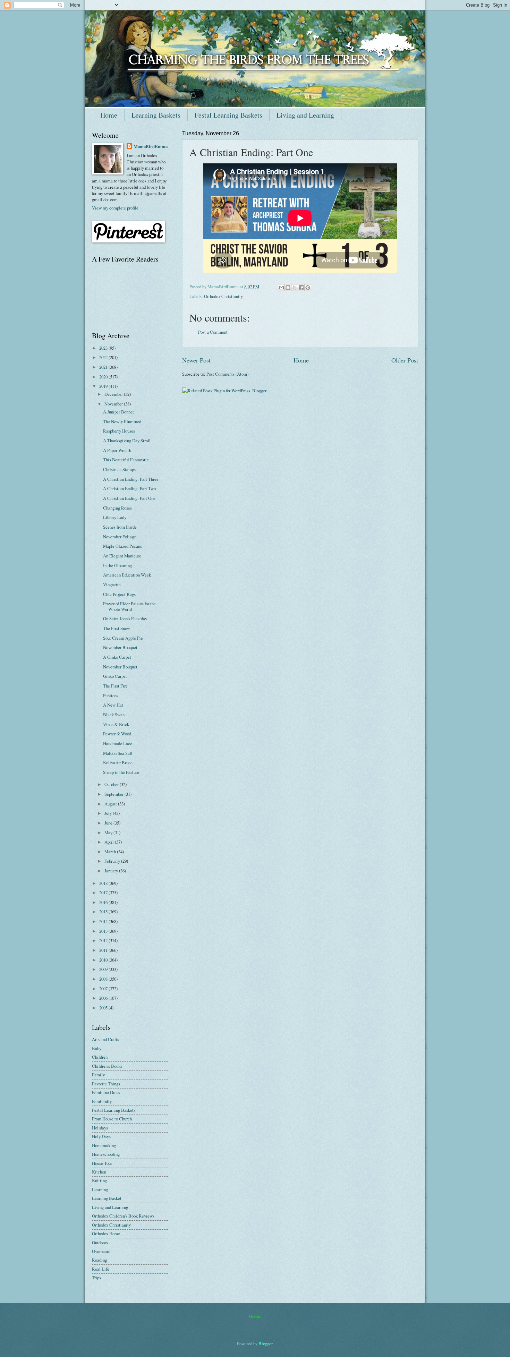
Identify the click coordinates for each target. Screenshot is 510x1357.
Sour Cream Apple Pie (123, 638)
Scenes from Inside (120, 527)
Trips (96, 1277)
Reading (99, 1260)
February (112, 861)
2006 (104, 998)
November (114, 404)
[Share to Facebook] (301, 287)
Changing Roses (117, 508)
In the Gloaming (117, 565)
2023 (104, 348)
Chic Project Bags (119, 594)
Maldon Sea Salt (118, 753)
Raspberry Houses (119, 431)
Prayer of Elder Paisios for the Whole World (129, 606)
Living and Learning (305, 115)
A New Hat (113, 705)
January (111, 871)
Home (108, 115)
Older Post (404, 360)
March (110, 851)
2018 (104, 883)
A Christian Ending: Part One (129, 498)
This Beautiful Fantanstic (126, 459)
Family (98, 1075)
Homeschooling (106, 1154)
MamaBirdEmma (151, 146)
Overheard (101, 1251)
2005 (104, 1008)
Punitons (110, 695)
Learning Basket (106, 1198)
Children (100, 1057)
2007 (104, 988)
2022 (104, 357)
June (108, 823)
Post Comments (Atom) (227, 374)
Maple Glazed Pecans (122, 546)
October (112, 784)
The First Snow (116, 628)
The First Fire (115, 686)
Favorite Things (106, 1084)
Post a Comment (213, 332)
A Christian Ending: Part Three (131, 479)
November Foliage (119, 537)
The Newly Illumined (122, 421)
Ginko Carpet (115, 676)
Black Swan (114, 714)
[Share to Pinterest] (307, 287)
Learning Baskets (155, 115)
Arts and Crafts (105, 1039)
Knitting (99, 1180)
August (111, 804)
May (108, 832)
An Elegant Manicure (122, 556)
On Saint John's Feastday (125, 618)
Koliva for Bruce (118, 762)
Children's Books (107, 1066)
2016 (104, 902)
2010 (104, 960)
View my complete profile (115, 208)
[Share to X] (294, 287)
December (114, 394)
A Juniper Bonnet (118, 412)
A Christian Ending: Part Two (129, 488)
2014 (104, 921)
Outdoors (100, 1242)
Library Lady (114, 517)
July (108, 813)
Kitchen (99, 1172)
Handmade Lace (117, 743)
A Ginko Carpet (117, 657)
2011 (104, 950)
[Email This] (281, 287)
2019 (104, 386)
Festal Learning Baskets (228, 115)
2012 (104, 940)
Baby (96, 1048)
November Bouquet (120, 647)
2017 (104, 892)
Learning (100, 1189)
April (109, 842)
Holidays (100, 1128)
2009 (104, 969)
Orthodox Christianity (223, 296)
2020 (104, 377)
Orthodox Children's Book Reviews (123, 1216)
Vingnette (112, 584)
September (114, 794)
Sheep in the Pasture (121, 772)
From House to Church (112, 1119)
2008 (104, 979)
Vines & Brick (116, 724)
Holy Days (101, 1136)
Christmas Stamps (119, 469)
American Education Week (127, 575)
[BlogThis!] (287, 287)
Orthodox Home (106, 1233)
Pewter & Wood (117, 734)
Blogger (265, 1343)
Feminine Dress (106, 1092)
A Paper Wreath (117, 450)
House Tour (102, 1163)
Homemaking (104, 1145)
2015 (104, 911)
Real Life (100, 1269)
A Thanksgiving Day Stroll (127, 440)
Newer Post (196, 360)
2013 (104, 931)
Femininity (102, 1101)
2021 (104, 367)
